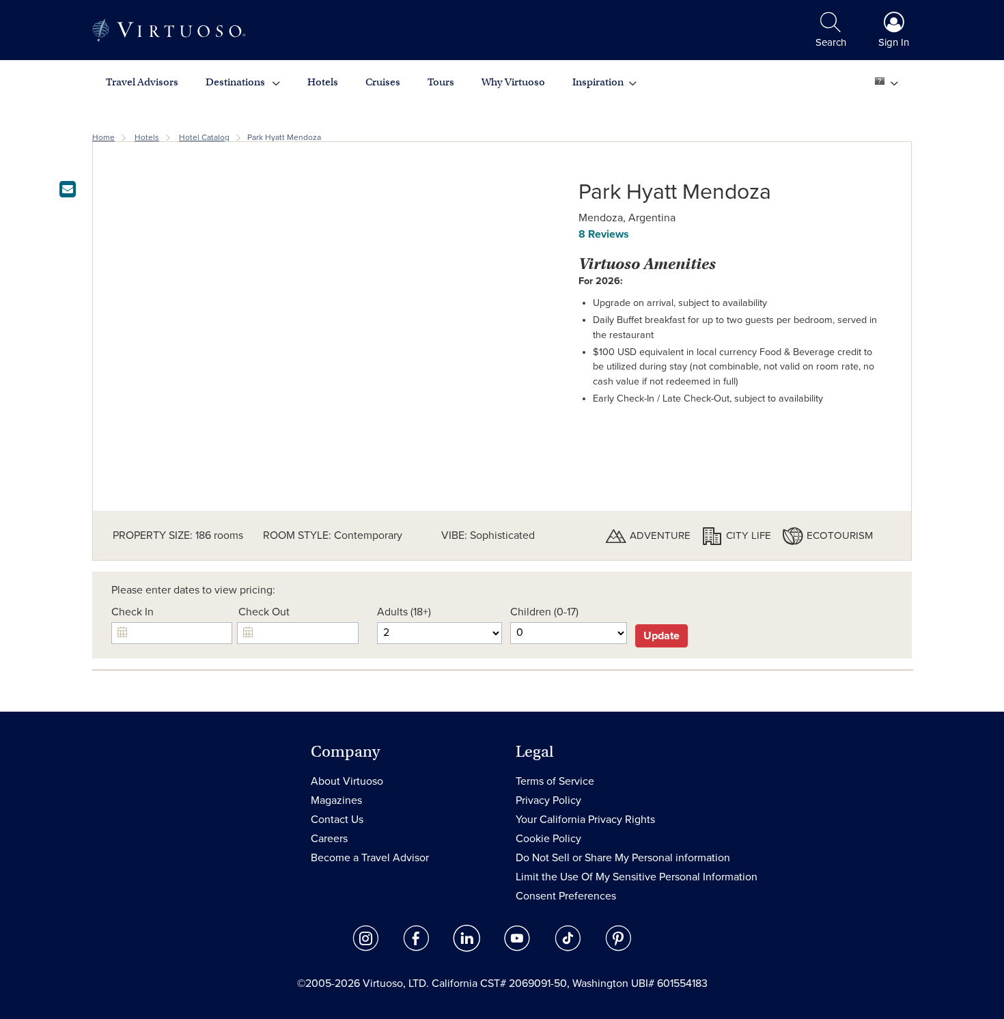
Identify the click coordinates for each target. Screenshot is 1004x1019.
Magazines (336, 800)
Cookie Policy (548, 839)
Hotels (322, 82)
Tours (441, 82)
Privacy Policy (548, 800)
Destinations (236, 82)
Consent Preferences (566, 896)
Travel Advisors (142, 82)
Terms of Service (555, 781)
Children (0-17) (544, 612)
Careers (329, 839)
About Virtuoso (347, 781)
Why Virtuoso (513, 82)
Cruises (382, 82)
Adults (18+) (404, 612)
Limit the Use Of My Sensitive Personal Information (636, 877)
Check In (132, 612)
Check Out (264, 612)
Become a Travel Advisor (370, 858)
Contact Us (337, 819)
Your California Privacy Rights (585, 819)
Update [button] (661, 636)
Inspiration (598, 82)
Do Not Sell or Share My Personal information (623, 858)
